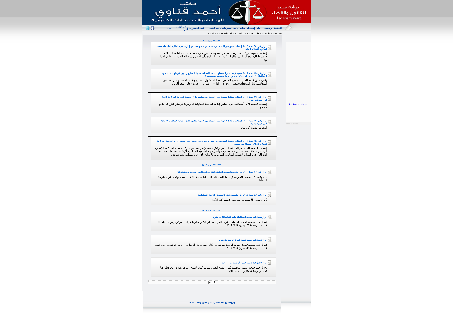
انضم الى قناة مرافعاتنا (298, 102)
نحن (169, 28)
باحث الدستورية (197, 28)
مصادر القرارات (241, 33)
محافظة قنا (214, 33)
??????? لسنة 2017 (212, 210)
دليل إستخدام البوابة (250, 28)
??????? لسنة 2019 (212, 40)
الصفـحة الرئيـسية (273, 28)
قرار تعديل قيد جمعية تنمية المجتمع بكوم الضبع (244, 262)
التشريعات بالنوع (257, 33)
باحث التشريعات (230, 28)
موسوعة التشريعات (274, 33)
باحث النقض (215, 28)
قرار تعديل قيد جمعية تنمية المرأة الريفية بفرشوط (242, 239)
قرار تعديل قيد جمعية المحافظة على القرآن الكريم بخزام (239, 217)
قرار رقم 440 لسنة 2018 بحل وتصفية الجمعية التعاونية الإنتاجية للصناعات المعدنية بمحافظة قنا (221, 172)
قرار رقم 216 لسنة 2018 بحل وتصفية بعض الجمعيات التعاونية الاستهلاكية (232, 194)
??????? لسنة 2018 (212, 165)
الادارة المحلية (226, 33)
